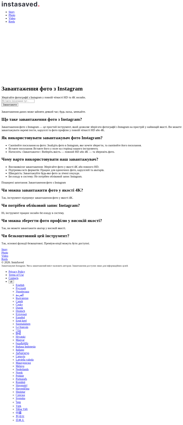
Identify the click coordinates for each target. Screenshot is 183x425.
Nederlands (22, 369)
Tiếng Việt (22, 409)
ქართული (22, 353)
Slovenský (22, 385)
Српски (20, 395)
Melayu (20, 366)
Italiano (20, 349)
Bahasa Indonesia (26, 346)
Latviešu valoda (25, 359)
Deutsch (20, 310)
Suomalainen (23, 323)
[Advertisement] (91, 51)
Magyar (20, 339)
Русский (21, 288)
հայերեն (22, 343)
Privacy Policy (17, 271)
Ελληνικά (21, 314)
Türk (18, 405)
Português (21, 378)
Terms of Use (16, 274)
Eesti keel (21, 320)
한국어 (20, 416)
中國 (18, 412)
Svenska (20, 398)
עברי (18, 330)
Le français (22, 327)
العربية (20, 294)
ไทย (18, 402)
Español (20, 317)
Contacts (13, 278)
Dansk (19, 307)
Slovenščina (22, 388)
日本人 (20, 420)
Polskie (20, 375)
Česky (19, 304)
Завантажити (10, 104)
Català (19, 301)
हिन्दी (18, 333)
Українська (22, 291)
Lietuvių (20, 356)
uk (11, 281)
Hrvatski (20, 336)
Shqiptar (20, 391)
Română (20, 382)
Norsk (19, 372)
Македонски (23, 362)
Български (22, 298)
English (20, 285)
